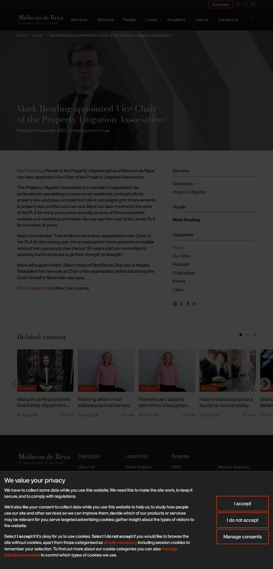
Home (22, 35)
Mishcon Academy (233, 466)
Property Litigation (189, 192)
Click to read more (34, 288)
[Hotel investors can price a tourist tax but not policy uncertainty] (227, 370)
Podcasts (181, 264)
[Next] (264, 383)
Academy (176, 19)
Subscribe (220, 4)
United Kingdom (138, 466)
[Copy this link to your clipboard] (194, 304)
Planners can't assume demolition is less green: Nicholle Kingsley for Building (163, 408)
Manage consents (242, 536)
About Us (86, 466)
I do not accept (242, 519)
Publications (184, 273)
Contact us (228, 19)
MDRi (176, 466)
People (129, 19)
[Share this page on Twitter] (181, 304)
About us (105, 19)
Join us (201, 19)
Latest (152, 19)
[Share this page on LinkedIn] (175, 304)
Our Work (182, 256)
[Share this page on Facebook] (188, 304)
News (178, 247)
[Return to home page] (40, 20)
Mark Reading (30, 170)
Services (79, 19)
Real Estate (183, 183)
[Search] (253, 20)
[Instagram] (245, 4)
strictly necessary (120, 542)
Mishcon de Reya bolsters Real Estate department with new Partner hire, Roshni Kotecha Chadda (43, 408)
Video (178, 289)
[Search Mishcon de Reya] (253, 19)
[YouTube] (253, 4)
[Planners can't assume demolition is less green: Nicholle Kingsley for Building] (167, 370)
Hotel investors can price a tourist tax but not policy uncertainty (226, 405)
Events (179, 281)
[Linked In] (238, 4)
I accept (242, 503)
